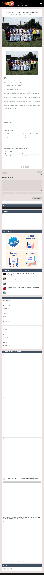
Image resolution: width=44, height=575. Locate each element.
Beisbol (4, 310)
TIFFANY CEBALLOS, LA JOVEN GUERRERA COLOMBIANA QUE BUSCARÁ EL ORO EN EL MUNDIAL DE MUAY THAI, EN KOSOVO (21, 279)
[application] (22, 208)
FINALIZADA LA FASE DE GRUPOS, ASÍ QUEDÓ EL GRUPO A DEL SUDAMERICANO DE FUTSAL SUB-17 (21, 478)
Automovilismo (6, 305)
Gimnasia (5, 326)
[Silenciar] (37, 208)
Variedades (5, 345)
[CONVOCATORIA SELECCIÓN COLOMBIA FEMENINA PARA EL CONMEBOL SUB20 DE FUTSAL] (4, 288)
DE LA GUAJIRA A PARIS (7, 436)
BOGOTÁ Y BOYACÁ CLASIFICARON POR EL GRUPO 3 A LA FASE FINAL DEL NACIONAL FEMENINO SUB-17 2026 (21, 293)
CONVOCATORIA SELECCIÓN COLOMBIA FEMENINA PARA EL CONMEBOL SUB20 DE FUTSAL (22, 287)
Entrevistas (5, 321)
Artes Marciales (6, 300)
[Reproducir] (3, 208)
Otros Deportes (13, 280)
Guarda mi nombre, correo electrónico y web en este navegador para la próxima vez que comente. (21, 195)
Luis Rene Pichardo (19, 14)
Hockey (4, 329)
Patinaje (4, 337)
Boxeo (4, 313)
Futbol (30, 14)
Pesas (4, 340)
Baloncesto (5, 308)
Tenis (4, 342)
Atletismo (12, 275)
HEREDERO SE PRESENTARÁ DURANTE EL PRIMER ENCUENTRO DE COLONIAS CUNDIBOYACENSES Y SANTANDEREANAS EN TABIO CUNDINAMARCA (21, 394)
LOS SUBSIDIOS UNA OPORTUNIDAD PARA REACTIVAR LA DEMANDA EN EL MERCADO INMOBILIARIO (21, 283)
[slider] (39, 208)
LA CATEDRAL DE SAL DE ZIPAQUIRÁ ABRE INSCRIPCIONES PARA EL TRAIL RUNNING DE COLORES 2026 (22, 274)
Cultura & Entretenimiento (8, 318)
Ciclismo (4, 316)
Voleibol (4, 347)
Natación (5, 332)
